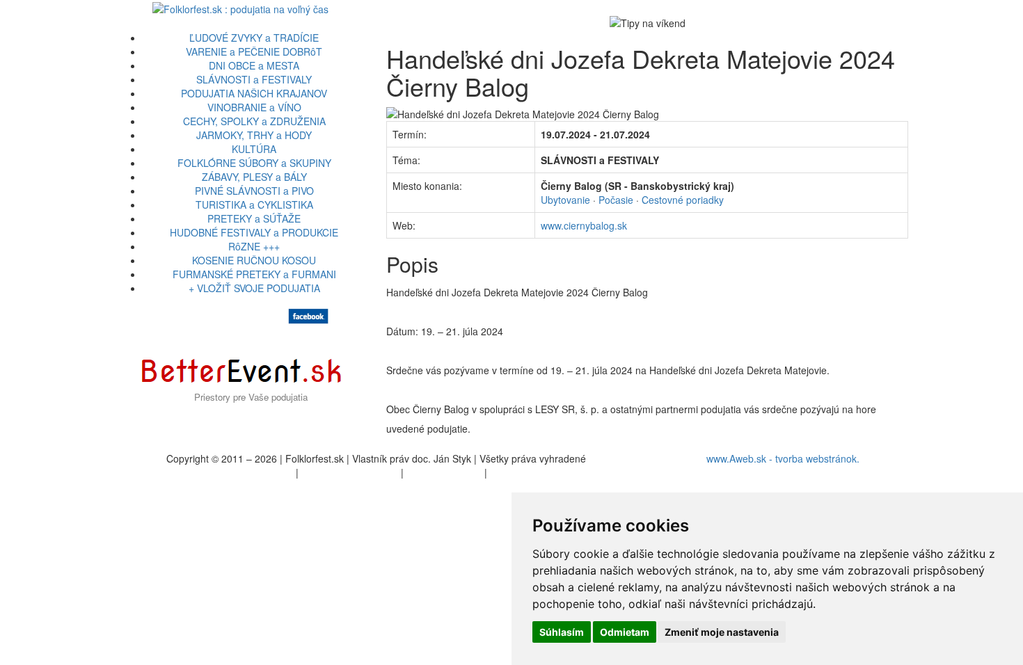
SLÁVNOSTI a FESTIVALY (254, 79)
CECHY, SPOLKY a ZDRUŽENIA (254, 121)
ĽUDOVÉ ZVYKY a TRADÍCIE (254, 38)
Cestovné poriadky (683, 200)
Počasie (615, 200)
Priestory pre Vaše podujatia (251, 396)
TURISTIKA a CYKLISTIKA (254, 204)
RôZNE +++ (254, 246)
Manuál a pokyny (444, 472)
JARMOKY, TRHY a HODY (254, 135)
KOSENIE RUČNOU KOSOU (254, 260)
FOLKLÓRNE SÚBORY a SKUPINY (254, 163)
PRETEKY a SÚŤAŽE (254, 218)
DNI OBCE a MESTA (254, 65)
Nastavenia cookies (533, 472)
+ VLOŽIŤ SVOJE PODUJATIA (254, 288)
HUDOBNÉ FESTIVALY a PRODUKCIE (254, 232)
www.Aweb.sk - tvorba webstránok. (782, 458)
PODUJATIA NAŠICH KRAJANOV (254, 93)
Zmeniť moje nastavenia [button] (722, 632)
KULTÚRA (254, 149)
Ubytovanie (565, 200)
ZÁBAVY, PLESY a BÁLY (254, 177)
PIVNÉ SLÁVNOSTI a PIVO (254, 191)
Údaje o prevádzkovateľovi (235, 472)
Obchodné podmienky (349, 472)
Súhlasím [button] (561, 632)
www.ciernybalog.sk (584, 225)
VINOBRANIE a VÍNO (254, 107)
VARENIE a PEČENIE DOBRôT (254, 51)
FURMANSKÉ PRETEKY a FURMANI (254, 274)
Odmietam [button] (624, 632)
